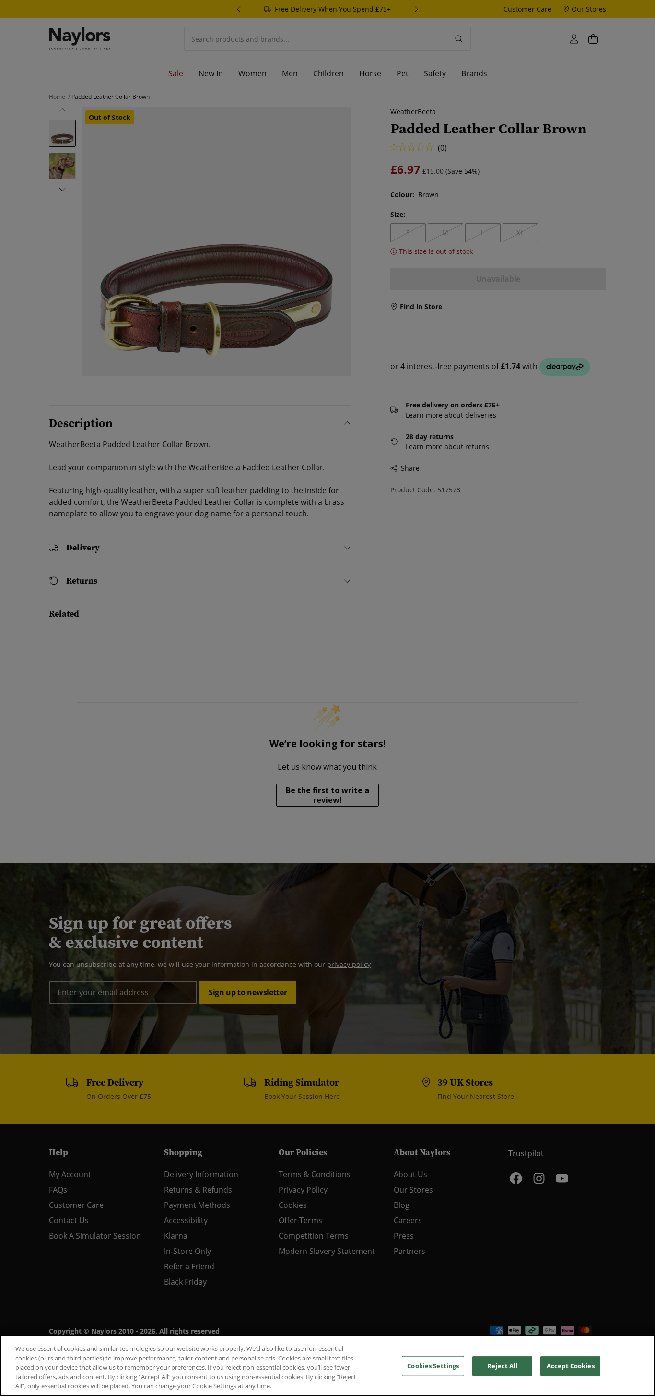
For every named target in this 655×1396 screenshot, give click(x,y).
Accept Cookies (571, 1365)
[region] (327, 1365)
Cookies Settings (433, 1365)
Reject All (502, 1365)
